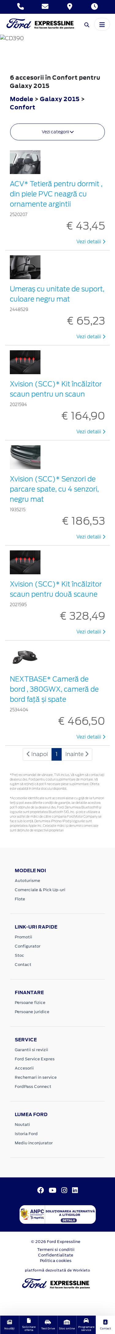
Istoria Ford (26, 1134)
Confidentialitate (55, 1255)
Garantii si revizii (31, 1050)
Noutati (22, 1124)
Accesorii (24, 1068)
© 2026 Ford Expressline (55, 1242)
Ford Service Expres (35, 1059)
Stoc (19, 955)
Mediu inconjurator (34, 1143)
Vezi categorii (56, 131)
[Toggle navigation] (102, 24)
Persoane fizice (30, 1002)
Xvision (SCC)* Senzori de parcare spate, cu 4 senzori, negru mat (54, 489)
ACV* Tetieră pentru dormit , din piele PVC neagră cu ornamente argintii (56, 194)
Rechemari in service (36, 1077)
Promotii (23, 937)
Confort (22, 107)
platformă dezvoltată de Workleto (57, 1270)
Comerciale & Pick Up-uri (40, 890)
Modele (21, 99)
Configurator (27, 946)
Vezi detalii (89, 242)
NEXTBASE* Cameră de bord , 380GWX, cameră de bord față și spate (54, 689)
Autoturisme (27, 881)
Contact (23, 964)
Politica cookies (55, 1261)
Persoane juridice (32, 1012)
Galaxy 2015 (59, 99)
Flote (20, 899)
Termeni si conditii (56, 1249)
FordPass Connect (33, 1086)
